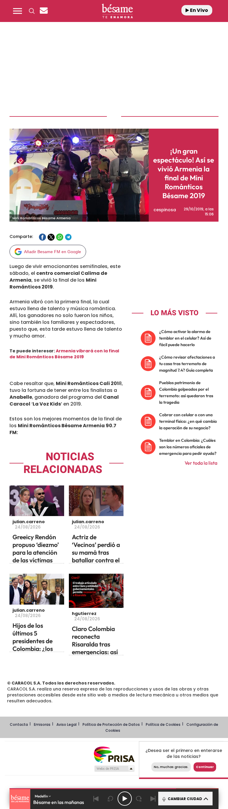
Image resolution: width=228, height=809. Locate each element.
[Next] (153, 798)
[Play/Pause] (125, 798)
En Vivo (198, 10)
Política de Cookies (163, 724)
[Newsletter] (44, 11)
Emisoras (42, 724)
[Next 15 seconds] (139, 798)
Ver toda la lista (201, 463)
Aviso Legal (66, 724)
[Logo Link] (117, 11)
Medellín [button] (42, 796)
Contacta (19, 724)
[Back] (96, 798)
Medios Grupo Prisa (114, 768)
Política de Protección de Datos (111, 724)
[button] (17, 11)
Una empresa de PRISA (114, 754)
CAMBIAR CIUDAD (184, 798)
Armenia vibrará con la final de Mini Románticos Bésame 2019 (64, 354)
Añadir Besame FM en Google (52, 251)
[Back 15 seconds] (110, 798)
